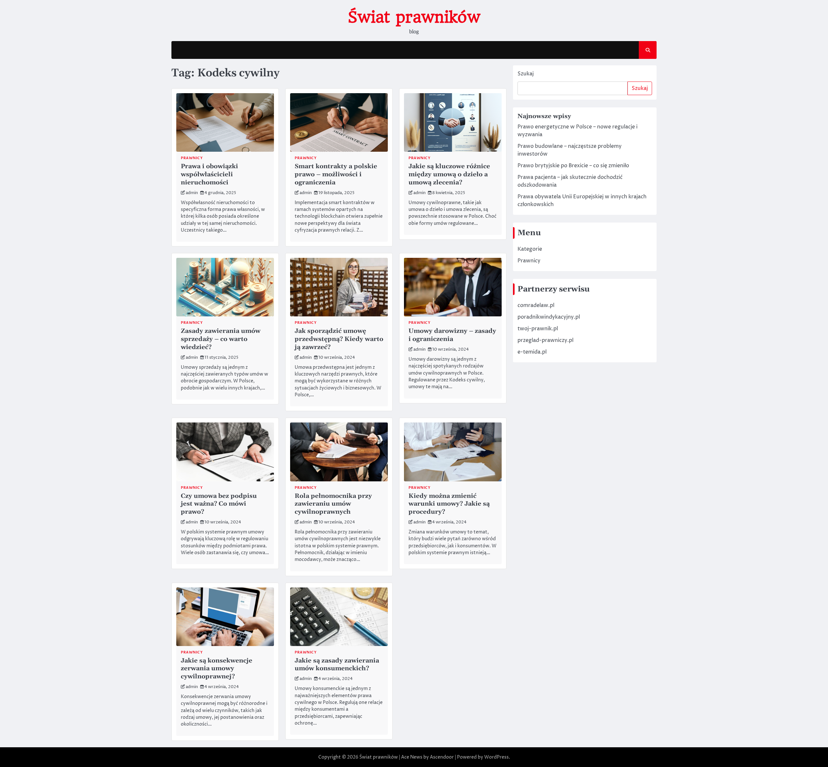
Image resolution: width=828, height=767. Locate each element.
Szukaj (526, 73)
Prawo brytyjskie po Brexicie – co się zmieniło (573, 166)
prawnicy (191, 158)
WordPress (496, 757)
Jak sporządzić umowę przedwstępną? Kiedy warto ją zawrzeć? (339, 339)
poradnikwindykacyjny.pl (549, 317)
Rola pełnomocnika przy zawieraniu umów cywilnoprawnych (333, 504)
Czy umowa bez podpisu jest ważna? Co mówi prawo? (219, 504)
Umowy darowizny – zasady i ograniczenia (452, 335)
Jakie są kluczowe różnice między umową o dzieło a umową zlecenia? (449, 174)
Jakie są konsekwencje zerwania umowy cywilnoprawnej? (216, 669)
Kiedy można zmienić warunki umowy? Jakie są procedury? (449, 504)
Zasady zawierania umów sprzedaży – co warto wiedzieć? (220, 339)
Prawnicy (529, 261)
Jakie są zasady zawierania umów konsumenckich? (337, 665)
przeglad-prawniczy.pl (545, 340)
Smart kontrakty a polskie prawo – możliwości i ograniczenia (336, 174)
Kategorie (530, 249)
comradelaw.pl (536, 305)
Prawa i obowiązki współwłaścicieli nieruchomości (209, 174)
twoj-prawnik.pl (538, 329)
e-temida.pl (532, 352)
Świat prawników (414, 17)
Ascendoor (442, 757)
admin (192, 193)
